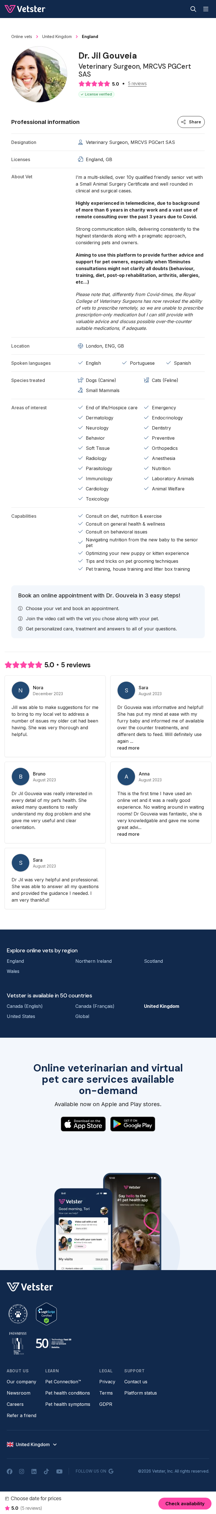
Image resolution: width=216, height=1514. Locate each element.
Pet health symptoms (67, 1404)
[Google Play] (132, 1124)
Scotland (153, 961)
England (15, 961)
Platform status (140, 1393)
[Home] (25, 9)
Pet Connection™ (63, 1381)
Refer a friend (21, 1415)
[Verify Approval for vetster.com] (46, 1314)
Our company (21, 1381)
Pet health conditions (67, 1393)
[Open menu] (206, 9)
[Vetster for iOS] (83, 1124)
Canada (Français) (94, 1006)
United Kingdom (161, 1006)
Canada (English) (25, 1006)
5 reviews (137, 83)
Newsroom (18, 1393)
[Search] (193, 9)
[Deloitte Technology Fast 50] (53, 1343)
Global (82, 1016)
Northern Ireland (93, 961)
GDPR (105, 1404)
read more (128, 748)
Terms (106, 1393)
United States (21, 1016)
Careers (15, 1404)
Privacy (107, 1381)
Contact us (135, 1381)
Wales (13, 971)
